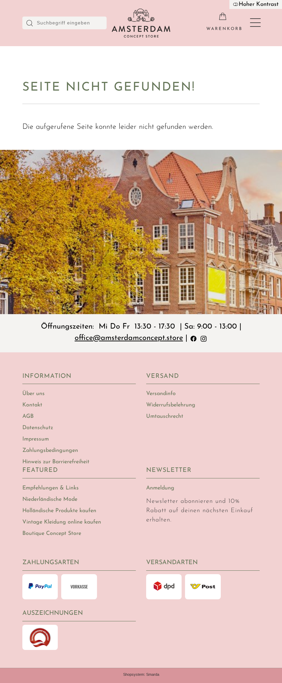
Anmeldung (160, 488)
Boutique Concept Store (51, 533)
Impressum (35, 439)
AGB (28, 416)
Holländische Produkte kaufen (59, 511)
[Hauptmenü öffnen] (255, 23)
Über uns (33, 393)
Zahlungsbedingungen (50, 450)
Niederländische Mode (49, 499)
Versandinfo (161, 393)
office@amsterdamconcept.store (129, 338)
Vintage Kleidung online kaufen (61, 522)
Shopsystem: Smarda (141, 674)
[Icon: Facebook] (193, 338)
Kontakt (32, 405)
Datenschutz (37, 428)
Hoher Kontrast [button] (259, 4)
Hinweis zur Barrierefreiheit (55, 462)
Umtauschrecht (164, 416)
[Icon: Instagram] (203, 338)
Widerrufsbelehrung (170, 405)
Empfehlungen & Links (50, 488)
